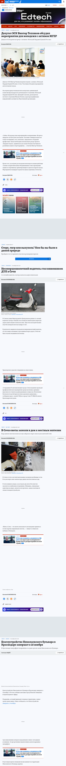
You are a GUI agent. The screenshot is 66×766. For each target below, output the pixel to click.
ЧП (5, 413)
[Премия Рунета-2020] (20, 1)
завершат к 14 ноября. (9, 703)
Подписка (61, 5)
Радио (48, 5)
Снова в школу (22, 26)
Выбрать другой (8, 9)
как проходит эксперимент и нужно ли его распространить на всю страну (29, 155)
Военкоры (56, 26)
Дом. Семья (8, 427)
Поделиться (61, 44)
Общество (7, 30)
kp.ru (41, 175)
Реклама (55, 5)
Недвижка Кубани (40, 26)
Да (3, 9)
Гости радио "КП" (31, 26)
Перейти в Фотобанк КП (17, 314)
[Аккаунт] (63, 1)
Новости (10, 26)
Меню (2, 1)
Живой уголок (8, 604)
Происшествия (8, 265)
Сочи (15, 26)
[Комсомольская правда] (12, 1)
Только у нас (49, 26)
